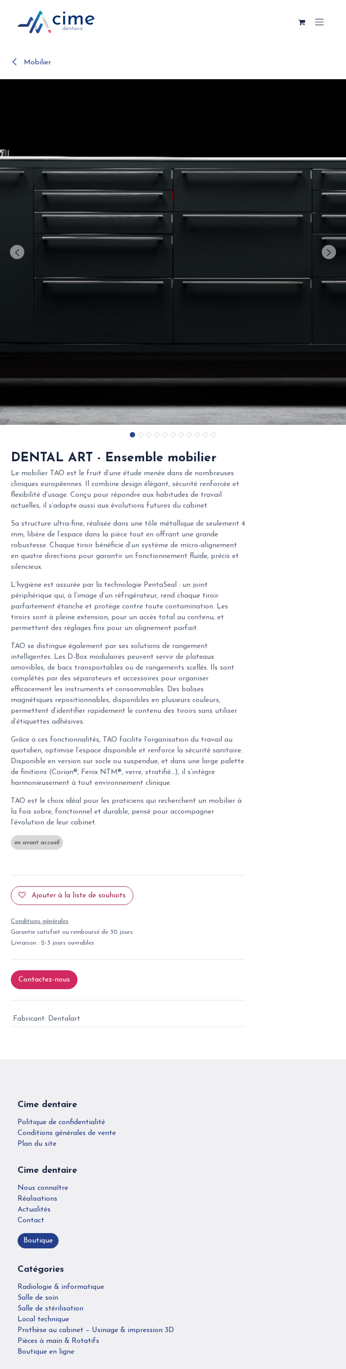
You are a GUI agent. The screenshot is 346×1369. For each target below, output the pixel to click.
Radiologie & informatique (61, 1287)
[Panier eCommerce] (301, 22)
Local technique (43, 1319)
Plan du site (37, 1144)
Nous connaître (43, 1188)
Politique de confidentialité (61, 1122)
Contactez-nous (44, 979)
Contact (31, 1220)
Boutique (38, 1240)
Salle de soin (38, 1297)
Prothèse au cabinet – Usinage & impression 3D (96, 1330)
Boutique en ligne (46, 1351)
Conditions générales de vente (67, 1133)
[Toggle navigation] (319, 22)
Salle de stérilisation (50, 1308)
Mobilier (36, 62)
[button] (17, 252)
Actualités (34, 1209)
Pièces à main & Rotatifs (58, 1341)
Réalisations (37, 1198)
